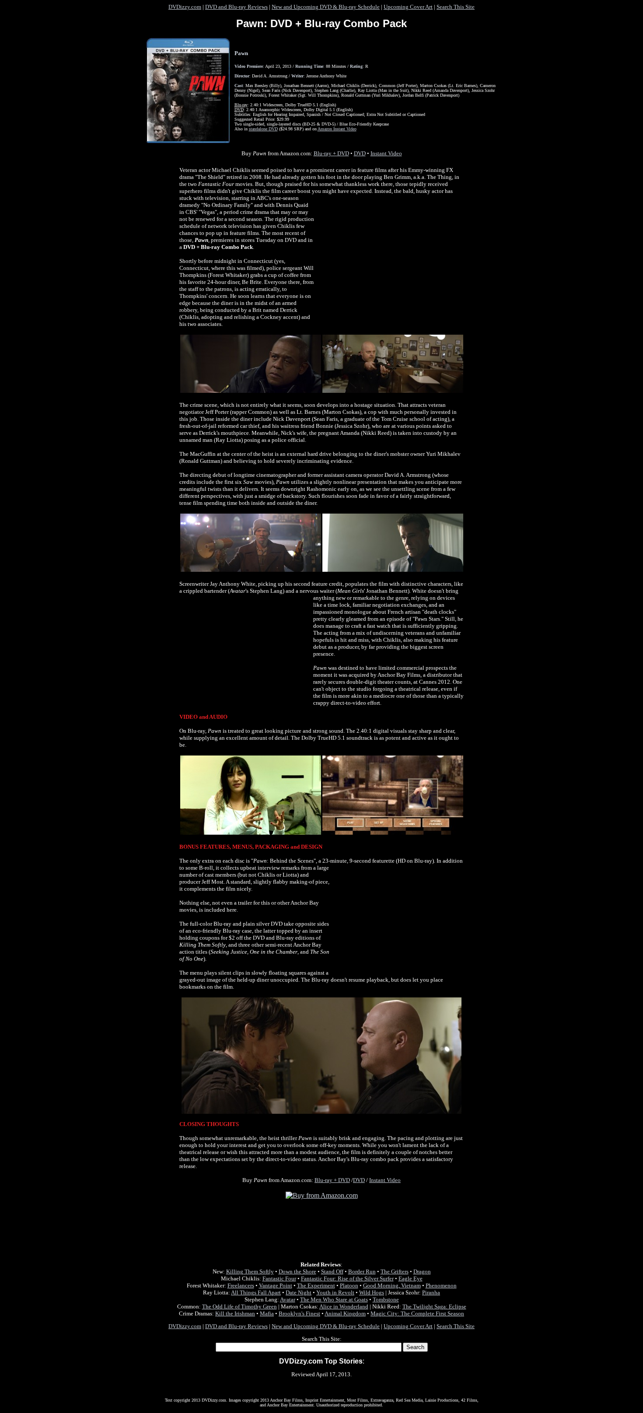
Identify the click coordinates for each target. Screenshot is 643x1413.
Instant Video (386, 153)
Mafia (267, 1313)
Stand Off (332, 1271)
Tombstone (386, 1299)
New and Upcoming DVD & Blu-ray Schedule (326, 6)
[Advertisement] (388, 257)
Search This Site (456, 6)
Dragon (422, 1271)
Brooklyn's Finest (299, 1313)
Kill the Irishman (235, 1313)
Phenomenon (441, 1285)
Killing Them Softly (250, 1271)
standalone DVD (263, 128)
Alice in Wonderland (343, 1306)
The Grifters (395, 1271)
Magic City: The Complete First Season (417, 1313)
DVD (360, 153)
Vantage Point (275, 1285)
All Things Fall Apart (256, 1292)
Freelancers (240, 1285)
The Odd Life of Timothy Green (239, 1306)
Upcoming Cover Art (408, 6)
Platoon (349, 1285)
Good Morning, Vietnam (392, 1285)
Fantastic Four (279, 1278)
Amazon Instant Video (337, 128)
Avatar (287, 1299)
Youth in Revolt (335, 1292)
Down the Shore (297, 1271)
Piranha (431, 1292)
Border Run (362, 1271)
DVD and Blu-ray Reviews (236, 6)
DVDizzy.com (184, 6)
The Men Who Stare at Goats (334, 1299)
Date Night (298, 1292)
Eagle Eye (410, 1278)
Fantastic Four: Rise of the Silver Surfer (347, 1278)
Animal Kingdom (345, 1313)
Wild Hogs (371, 1292)
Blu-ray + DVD (331, 153)
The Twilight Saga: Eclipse (434, 1306)
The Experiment (316, 1285)
